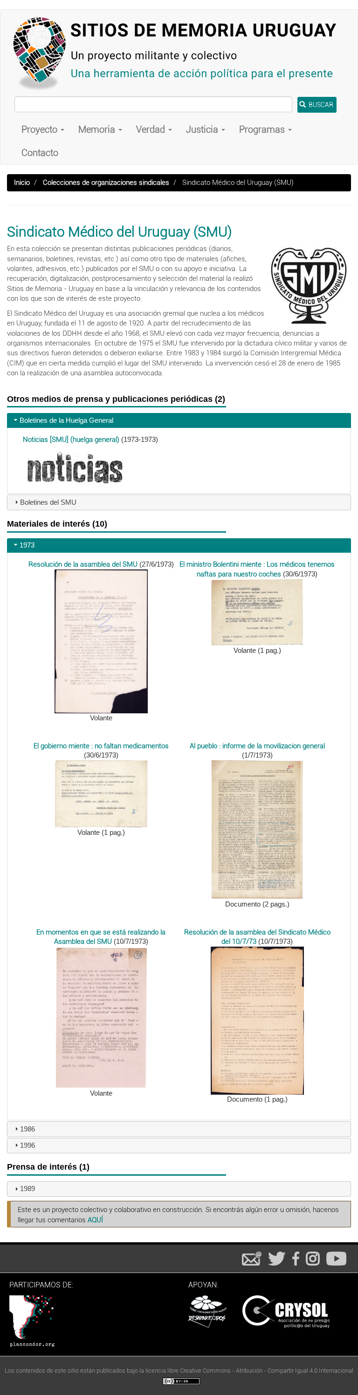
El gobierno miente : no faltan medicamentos (101, 746)
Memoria (97, 129)
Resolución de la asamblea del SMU (83, 564)
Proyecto (40, 129)
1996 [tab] (27, 1145)
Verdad (151, 129)
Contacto (39, 152)
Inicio (22, 182)
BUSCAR (320, 104)
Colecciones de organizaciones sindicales (106, 182)
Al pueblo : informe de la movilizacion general (257, 746)
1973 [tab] (27, 545)
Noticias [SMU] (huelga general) (71, 439)
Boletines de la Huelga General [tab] (66, 420)
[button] (101, 641)
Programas (263, 129)
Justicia (203, 129)
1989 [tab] (27, 1188)
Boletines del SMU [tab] (48, 502)
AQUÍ (95, 1220)
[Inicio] (179, 53)
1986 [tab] (27, 1129)
